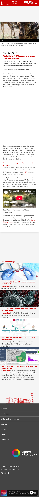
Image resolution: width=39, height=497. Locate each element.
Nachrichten (5, 414)
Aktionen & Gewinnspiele (10, 419)
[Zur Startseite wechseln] (5, 3)
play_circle (32, 493)
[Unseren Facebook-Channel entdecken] (5, 473)
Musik (3, 434)
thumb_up (35, 493)
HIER (25, 172)
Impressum (4, 466)
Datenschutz (14, 466)
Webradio (4, 409)
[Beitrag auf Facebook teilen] (13, 53)
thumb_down (28, 493)
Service (4, 424)
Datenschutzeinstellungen (10, 469)
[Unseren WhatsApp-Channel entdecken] (2, 473)
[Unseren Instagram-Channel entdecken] (8, 473)
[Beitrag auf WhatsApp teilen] (9, 53)
